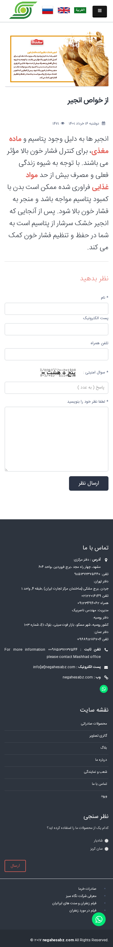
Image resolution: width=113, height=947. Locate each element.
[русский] (47, 10)
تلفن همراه (99, 343)
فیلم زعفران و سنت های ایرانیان (74, 903)
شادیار (98, 841)
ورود (104, 796)
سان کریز (96, 849)
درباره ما (101, 760)
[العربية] (80, 10)
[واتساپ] (99, 919)
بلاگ (103, 748)
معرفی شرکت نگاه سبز (81, 896)
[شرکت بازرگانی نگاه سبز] (23, 10)
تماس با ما (99, 784)
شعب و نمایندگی (95, 772)
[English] (64, 10)
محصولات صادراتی (94, 724)
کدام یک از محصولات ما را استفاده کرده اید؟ (77, 828)
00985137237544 (62, 650)
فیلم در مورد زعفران (82, 911)
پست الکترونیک (95, 318)
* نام (104, 297)
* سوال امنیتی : (95, 372)
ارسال (15, 866)
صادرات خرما (87, 889)
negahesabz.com (78, 677)
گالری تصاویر (98, 736)
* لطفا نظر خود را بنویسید (87, 401)
